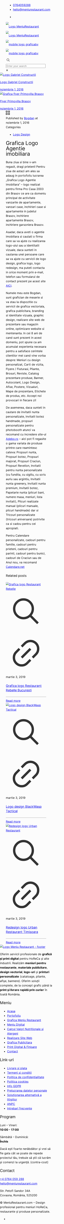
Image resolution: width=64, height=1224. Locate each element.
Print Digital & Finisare (22, 1047)
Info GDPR (14, 1086)
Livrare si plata (17, 1068)
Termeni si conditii (19, 1072)
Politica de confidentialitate (25, 1077)
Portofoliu (14, 1015)
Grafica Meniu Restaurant (24, 1020)
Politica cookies (17, 1081)
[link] (7, 70)
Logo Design (21, 134)
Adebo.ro (12, 439)
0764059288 (22, 5)
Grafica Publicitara (19, 1042)
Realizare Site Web (19, 1038)
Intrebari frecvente (19, 1108)
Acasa (11, 1011)
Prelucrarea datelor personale (27, 1090)
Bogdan (29, 118)
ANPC (11, 1104)
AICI (8, 285)
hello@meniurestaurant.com (31, 9)
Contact (12, 1051)
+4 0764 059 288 (12, 1179)
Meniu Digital (16, 1024)
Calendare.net (15, 567)
